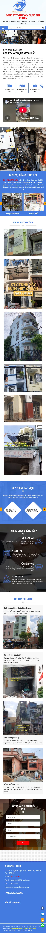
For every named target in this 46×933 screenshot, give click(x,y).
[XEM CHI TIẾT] (23, 284)
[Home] (23, 6)
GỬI (23, 843)
